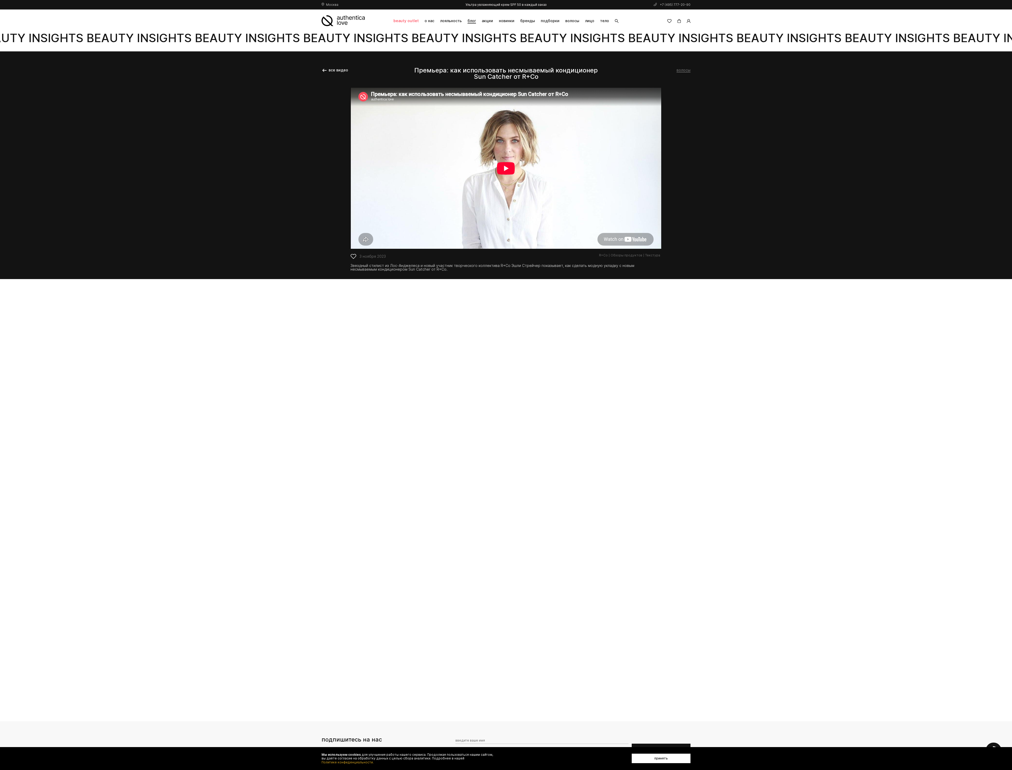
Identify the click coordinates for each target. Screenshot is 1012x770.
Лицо (589, 20)
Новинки (506, 20)
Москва (332, 5)
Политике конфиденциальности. (348, 762)
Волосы (572, 20)
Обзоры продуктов (626, 255)
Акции (487, 20)
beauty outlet (406, 20)
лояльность (451, 20)
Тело (604, 20)
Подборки (550, 20)
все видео (338, 70)
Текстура (652, 255)
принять (661, 758)
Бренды (527, 20)
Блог (472, 20)
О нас (429, 20)
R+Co (603, 255)
